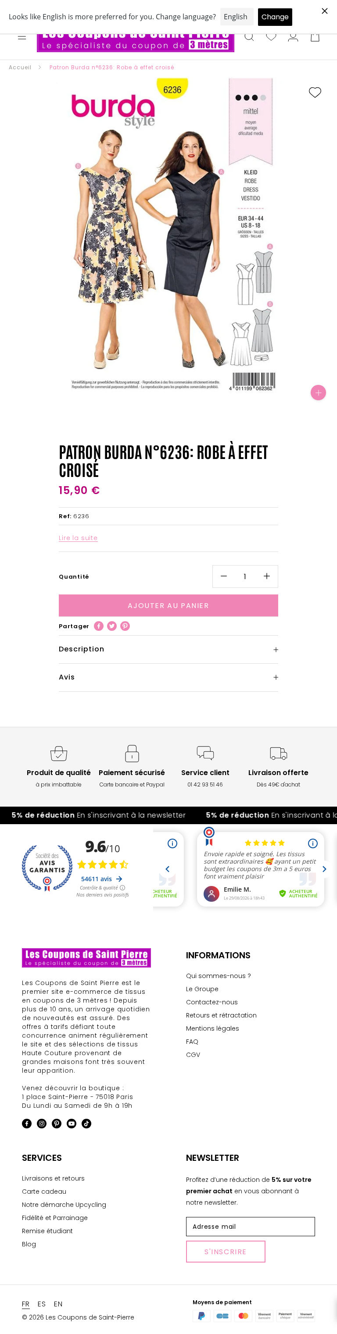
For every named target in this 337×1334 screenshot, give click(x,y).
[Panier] (315, 37)
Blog (29, 1244)
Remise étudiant (47, 1231)
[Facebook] (99, 626)
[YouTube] (71, 1125)
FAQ (192, 1041)
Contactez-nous (212, 1002)
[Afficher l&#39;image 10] (208, 400)
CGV (193, 1054)
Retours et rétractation (221, 1015)
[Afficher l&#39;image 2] (138, 400)
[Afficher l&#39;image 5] (164, 400)
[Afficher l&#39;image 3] (146, 400)
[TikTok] (86, 1125)
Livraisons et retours (53, 1178)
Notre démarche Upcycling (64, 1204)
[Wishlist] (271, 37)
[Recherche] (249, 37)
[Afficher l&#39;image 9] (199, 400)
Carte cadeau (44, 1191)
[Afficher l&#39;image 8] (190, 400)
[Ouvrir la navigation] (22, 37)
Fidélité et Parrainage (55, 1217)
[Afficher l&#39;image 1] (129, 400)
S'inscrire (225, 1252)
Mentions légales (212, 1028)
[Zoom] (318, 392)
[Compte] (293, 37)
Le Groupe (202, 989)
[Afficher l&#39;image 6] (173, 400)
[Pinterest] (125, 626)
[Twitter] (112, 626)
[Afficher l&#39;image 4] (155, 400)
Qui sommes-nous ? (218, 975)
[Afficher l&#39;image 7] (181, 400)
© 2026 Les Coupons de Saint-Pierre (78, 1317)
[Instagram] (42, 1125)
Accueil (20, 67)
